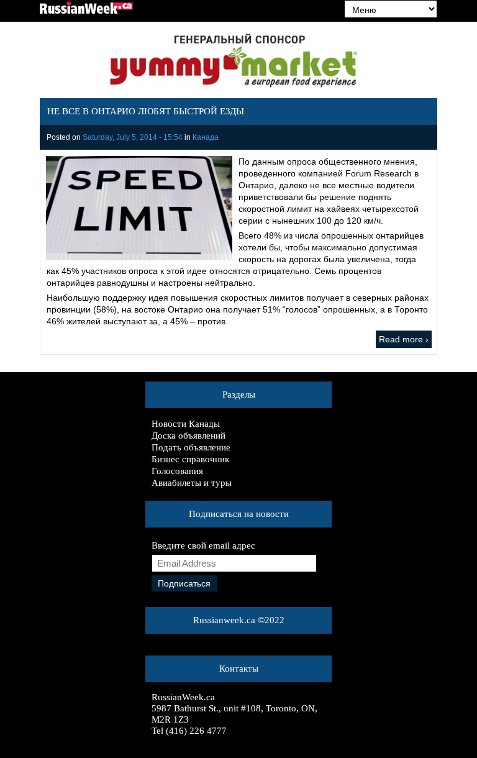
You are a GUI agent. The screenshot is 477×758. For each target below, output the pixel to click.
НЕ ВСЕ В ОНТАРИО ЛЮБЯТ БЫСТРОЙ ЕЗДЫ (145, 111)
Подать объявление (191, 447)
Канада (206, 137)
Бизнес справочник (190, 459)
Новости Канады (186, 424)
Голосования (177, 471)
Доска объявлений (188, 436)
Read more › (404, 339)
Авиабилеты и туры (192, 483)
